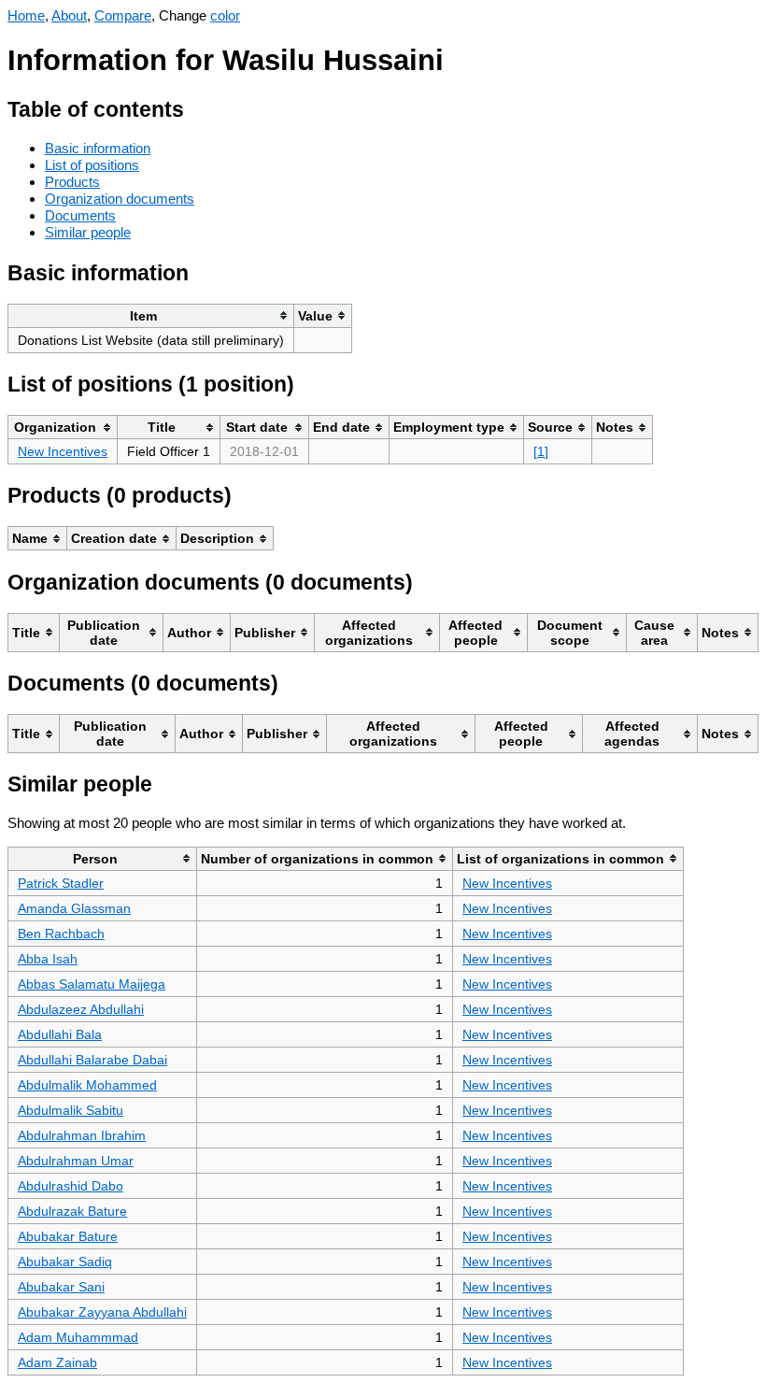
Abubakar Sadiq (65, 1261)
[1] (540, 451)
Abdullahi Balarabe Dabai (92, 1059)
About (69, 15)
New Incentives (62, 451)
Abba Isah (48, 958)
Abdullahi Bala (60, 1034)
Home (26, 15)
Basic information (97, 148)
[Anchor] (198, 107)
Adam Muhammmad (78, 1337)
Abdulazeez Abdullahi (81, 1009)
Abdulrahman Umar (76, 1160)
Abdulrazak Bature (72, 1211)
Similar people (88, 232)
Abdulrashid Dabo (70, 1185)
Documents (80, 215)
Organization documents (119, 199)
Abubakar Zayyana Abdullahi (102, 1312)
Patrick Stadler (61, 883)
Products (72, 182)
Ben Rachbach (61, 933)
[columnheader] (151, 315)
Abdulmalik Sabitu (70, 1110)
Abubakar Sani (61, 1286)
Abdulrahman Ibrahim (82, 1135)
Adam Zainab (57, 1362)
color (225, 15)
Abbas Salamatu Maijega (91, 984)
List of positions (92, 165)
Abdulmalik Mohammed (87, 1084)
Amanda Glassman (74, 908)
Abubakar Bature (68, 1236)
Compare (122, 15)
